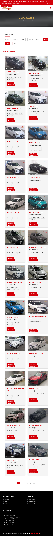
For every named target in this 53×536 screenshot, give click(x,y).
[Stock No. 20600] (38, 97)
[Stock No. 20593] (38, 167)
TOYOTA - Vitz (34, 143)
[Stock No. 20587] (15, 272)
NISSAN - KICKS (11, 177)
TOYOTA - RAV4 (11, 72)
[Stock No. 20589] (15, 237)
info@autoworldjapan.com (11, 524)
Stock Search (32, 499)
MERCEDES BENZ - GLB (36, 247)
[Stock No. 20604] (38, 63)
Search (7, 43)
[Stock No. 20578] (38, 415)
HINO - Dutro (11, 460)
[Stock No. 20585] (15, 307)
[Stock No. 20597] (38, 133)
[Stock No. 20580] (38, 378)
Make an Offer (11, 84)
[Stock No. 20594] (15, 167)
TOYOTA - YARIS (12, 212)
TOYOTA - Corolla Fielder (15, 388)
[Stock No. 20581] (15, 378)
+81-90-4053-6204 (9, 520)
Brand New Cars (32, 503)
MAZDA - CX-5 (33, 388)
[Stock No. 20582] (38, 343)
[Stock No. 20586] (38, 272)
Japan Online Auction (33, 505)
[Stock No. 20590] (38, 202)
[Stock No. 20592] (15, 202)
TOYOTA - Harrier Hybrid (37, 316)
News (6, 501)
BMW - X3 (32, 106)
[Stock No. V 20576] (15, 450)
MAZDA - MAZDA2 (12, 108)
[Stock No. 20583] (15, 343)
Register (48, 3)
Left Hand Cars (32, 501)
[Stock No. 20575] (38, 450)
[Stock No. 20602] (15, 98)
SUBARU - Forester (13, 282)
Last (34, 483)
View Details (10, 82)
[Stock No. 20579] (15, 415)
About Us (7, 499)
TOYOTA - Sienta (34, 73)
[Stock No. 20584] (38, 307)
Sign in (47, 1)
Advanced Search (46, 39)
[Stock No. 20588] (38, 237)
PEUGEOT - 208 (11, 141)
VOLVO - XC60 (33, 177)
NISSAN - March (12, 353)
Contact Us (7, 503)
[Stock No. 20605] (15, 62)
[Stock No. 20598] (15, 132)
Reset (15, 43)
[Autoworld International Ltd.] (6, 7)
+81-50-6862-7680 (9, 522)
